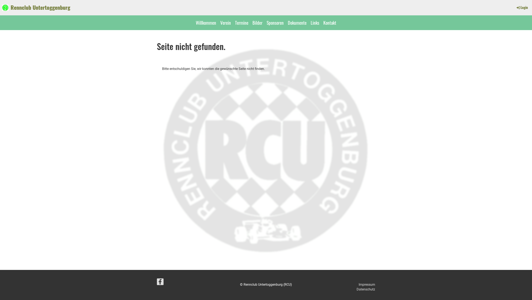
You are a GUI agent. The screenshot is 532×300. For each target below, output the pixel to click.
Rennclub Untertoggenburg (40, 7)
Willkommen (206, 22)
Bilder (257, 22)
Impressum (367, 285)
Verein (225, 22)
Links (315, 22)
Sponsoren (275, 22)
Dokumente (297, 22)
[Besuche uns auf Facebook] (160, 283)
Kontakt (329, 22)
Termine (241, 22)
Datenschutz (366, 289)
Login (524, 7)
